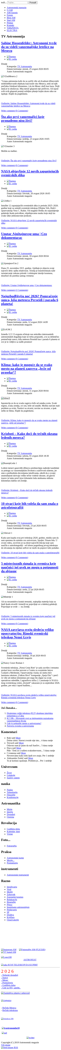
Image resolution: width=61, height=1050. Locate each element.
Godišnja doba (13, 829)
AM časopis (12, 12)
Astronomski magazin (16, 7)
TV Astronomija (24, 66)
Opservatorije (13, 920)
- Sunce (4, 977)
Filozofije (11, 795)
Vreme (10, 834)
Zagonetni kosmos (15, 897)
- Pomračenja (7, 983)
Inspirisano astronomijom (18, 907)
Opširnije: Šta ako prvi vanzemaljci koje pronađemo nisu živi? (29, 160)
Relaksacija (12, 899)
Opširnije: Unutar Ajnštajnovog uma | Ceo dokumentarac (26, 285)
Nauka (10, 790)
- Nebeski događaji (9, 975)
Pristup (10, 23)
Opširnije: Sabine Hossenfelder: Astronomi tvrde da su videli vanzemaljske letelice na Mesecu (28, 104)
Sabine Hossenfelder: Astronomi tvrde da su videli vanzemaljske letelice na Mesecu (29, 46)
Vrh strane (5, 1045)
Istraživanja (12, 887)
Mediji (10, 892)
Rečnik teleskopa (10, 1010)
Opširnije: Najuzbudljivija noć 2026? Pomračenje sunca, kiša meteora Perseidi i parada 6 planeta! (28, 352)
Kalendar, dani (13, 831)
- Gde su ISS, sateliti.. (11, 988)
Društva (10, 915)
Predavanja (12, 909)
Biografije (11, 902)
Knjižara (10, 917)
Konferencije (12, 797)
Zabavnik (11, 894)
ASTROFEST (29, 960)
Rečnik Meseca (9, 1008)
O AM (10, 10)
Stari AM (11, 20)
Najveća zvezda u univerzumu (20, 726)
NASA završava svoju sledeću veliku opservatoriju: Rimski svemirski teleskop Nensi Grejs (27, 633)
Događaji (11, 814)
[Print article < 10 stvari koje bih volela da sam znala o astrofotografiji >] (11, 513)
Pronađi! (33, 3)
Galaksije (11, 775)
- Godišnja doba (8, 985)
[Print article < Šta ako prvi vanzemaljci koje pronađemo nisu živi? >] (11, 126)
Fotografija (12, 846)
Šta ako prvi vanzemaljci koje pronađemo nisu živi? (22, 118)
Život (9, 773)
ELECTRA (12, 30)
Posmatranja (12, 863)
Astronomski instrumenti (18, 875)
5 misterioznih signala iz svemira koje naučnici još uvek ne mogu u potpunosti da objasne (29, 567)
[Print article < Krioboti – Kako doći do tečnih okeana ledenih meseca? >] (11, 443)
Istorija (10, 812)
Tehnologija (12, 792)
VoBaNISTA (13, 28)
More (18, 738)
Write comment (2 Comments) (14, 290)
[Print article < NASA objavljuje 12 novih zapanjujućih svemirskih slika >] (11, 181)
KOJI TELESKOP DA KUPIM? (22, 965)
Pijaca (9, 904)
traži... (4, 2)
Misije (9, 809)
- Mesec (4, 980)
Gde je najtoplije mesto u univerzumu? (24, 723)
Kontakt (10, 25)
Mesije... (10, 860)
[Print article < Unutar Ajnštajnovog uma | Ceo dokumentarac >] (11, 243)
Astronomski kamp (15, 858)
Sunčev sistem (13, 778)
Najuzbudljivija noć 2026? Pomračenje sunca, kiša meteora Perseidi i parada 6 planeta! (29, 300)
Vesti (9, 889)
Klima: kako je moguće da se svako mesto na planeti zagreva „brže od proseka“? (26, 368)
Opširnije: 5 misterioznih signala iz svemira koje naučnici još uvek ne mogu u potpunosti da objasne (28, 617)
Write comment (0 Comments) (14, 111)
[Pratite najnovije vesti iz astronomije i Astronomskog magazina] (30, 1037)
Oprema (10, 817)
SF (8, 912)
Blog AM (11, 17)
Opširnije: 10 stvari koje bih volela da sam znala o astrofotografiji (30, 552)
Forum (10, 15)
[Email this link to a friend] (12, 59)
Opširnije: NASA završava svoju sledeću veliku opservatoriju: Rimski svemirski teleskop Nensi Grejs (29, 696)
